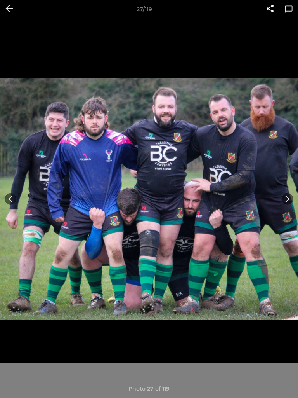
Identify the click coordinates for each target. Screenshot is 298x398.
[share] (270, 9)
